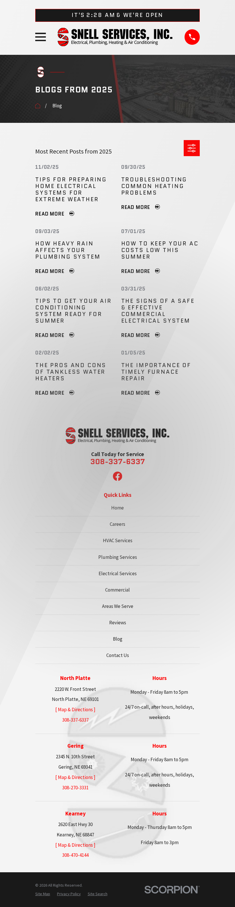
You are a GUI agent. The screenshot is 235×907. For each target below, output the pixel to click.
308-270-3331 (75, 787)
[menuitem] (42, 894)
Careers (117, 524)
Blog (117, 639)
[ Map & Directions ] (75, 709)
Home (117, 508)
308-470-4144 (75, 855)
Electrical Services (118, 573)
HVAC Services (117, 540)
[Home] (115, 37)
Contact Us (117, 655)
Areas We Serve (117, 606)
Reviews (117, 622)
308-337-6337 (117, 462)
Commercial (117, 590)
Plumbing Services (117, 557)
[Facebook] (117, 476)
